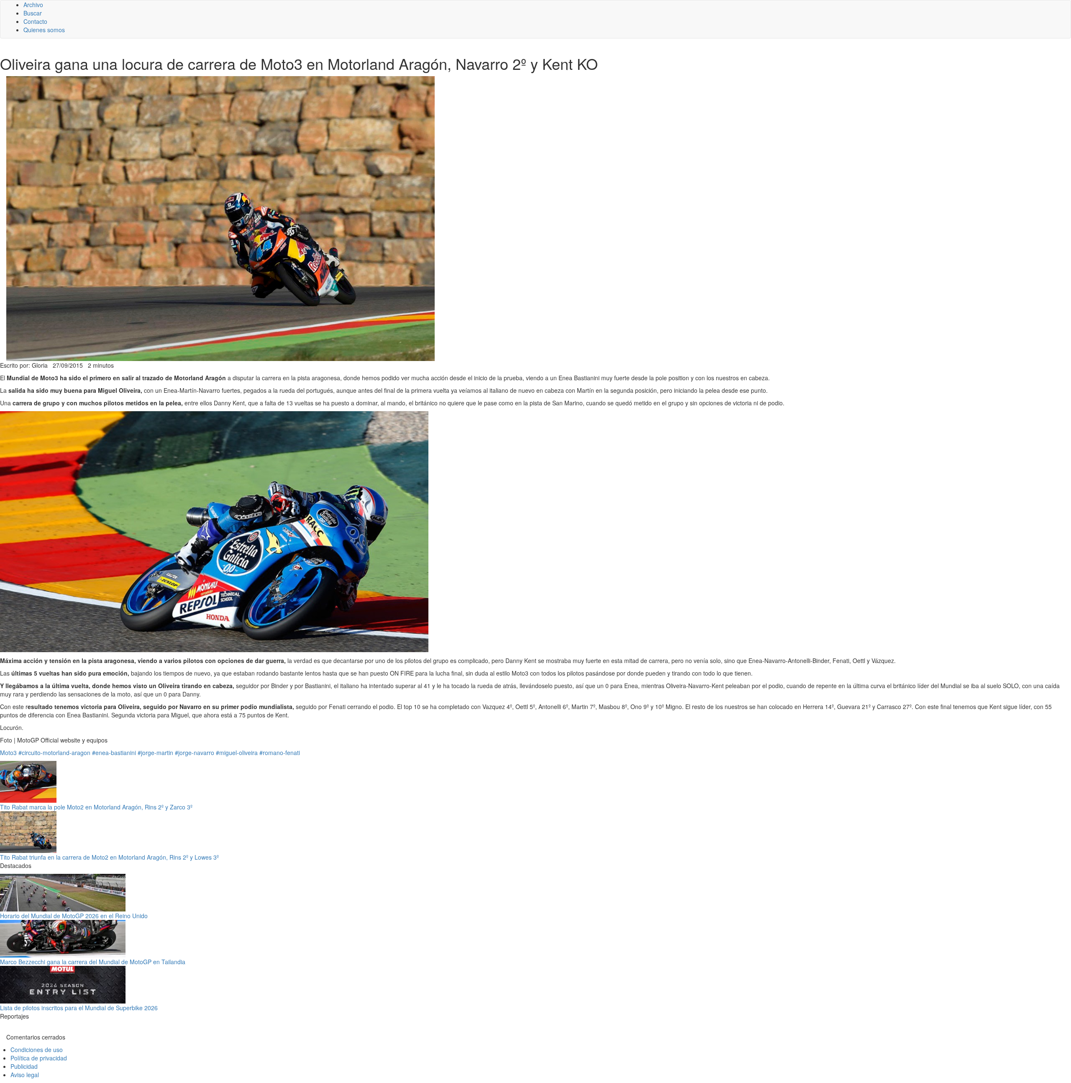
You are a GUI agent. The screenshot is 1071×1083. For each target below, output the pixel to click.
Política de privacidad (38, 1058)
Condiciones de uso (36, 1049)
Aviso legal (24, 1074)
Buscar (32, 13)
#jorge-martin (155, 752)
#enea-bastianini (114, 752)
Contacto (35, 21)
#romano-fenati (279, 752)
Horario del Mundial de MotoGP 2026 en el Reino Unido (74, 915)
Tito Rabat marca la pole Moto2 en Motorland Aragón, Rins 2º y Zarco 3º (96, 807)
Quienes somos (44, 30)
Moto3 (8, 752)
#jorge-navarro (194, 752)
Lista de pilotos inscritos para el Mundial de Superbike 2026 (79, 1008)
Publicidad (24, 1066)
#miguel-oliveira (237, 752)
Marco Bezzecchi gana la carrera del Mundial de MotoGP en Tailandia (92, 962)
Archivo (33, 4)
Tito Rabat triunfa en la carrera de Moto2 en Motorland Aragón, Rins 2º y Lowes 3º (109, 857)
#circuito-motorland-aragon (54, 752)
